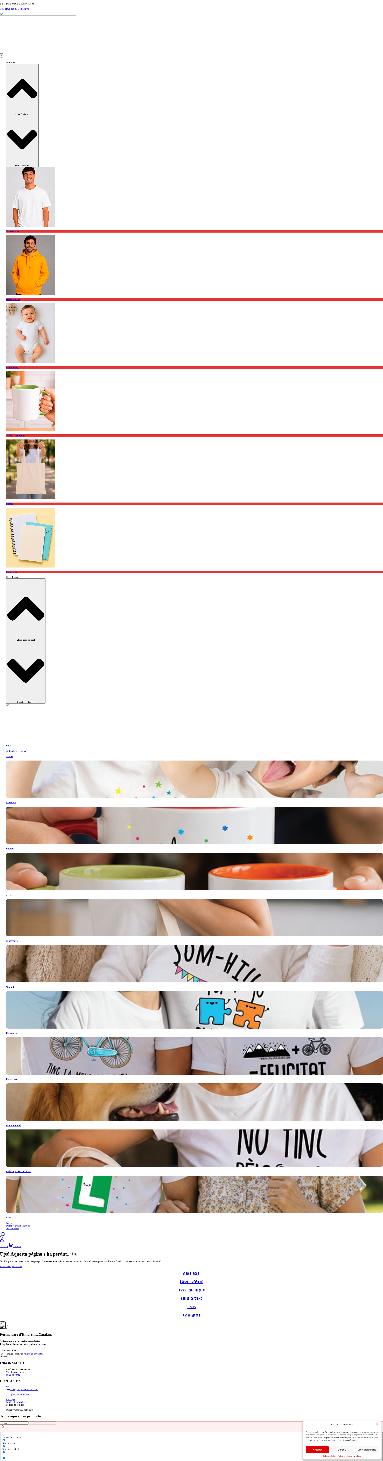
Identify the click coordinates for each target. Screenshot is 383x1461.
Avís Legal (357, 1456)
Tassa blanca (191, 1315)
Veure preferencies (367, 1449)
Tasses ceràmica (191, 1298)
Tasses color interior (191, 1290)
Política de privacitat (345, 1456)
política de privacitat (32, 1353)
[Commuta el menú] (1, 56)
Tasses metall (191, 1273)
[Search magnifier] (3, 1427)
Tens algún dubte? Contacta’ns (14, 8)
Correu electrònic (8, 1350)
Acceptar (317, 1449)
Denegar (342, 1449)
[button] (377, 1424)
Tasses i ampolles (191, 1282)
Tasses (191, 1307)
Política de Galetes (329, 1456)
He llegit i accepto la (23, 1353)
